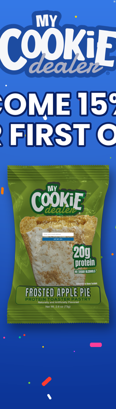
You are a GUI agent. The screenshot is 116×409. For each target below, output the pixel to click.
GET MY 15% (58, 239)
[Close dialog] (114, 1)
